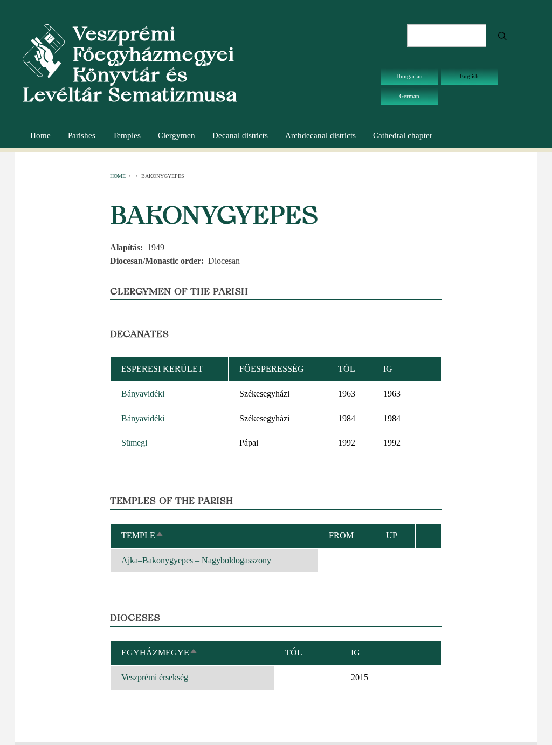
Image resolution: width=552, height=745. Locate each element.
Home (40, 135)
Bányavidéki (142, 393)
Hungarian (409, 76)
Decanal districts (240, 135)
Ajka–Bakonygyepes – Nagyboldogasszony (196, 560)
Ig (355, 652)
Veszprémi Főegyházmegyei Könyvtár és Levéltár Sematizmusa (130, 64)
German (409, 96)
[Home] (44, 50)
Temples (127, 135)
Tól (346, 368)
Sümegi (134, 442)
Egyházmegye (159, 652)
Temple (142, 535)
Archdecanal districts (320, 135)
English (469, 76)
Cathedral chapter (402, 135)
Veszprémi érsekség (154, 677)
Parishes (81, 135)
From (341, 535)
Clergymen (176, 135)
